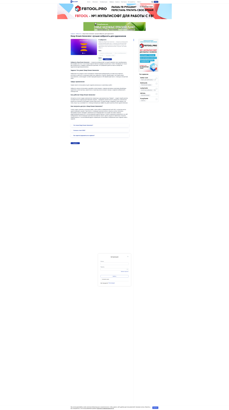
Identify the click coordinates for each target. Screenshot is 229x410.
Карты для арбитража (147, 79)
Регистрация (111, 283)
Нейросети (79, 33)
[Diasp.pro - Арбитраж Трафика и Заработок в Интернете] (74, 1)
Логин (102, 261)
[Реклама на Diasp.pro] (114, 11)
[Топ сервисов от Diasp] (156, 78)
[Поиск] (152, 2)
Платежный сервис (146, 85)
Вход (156, 2)
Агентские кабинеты (146, 90)
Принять (155, 407)
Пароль (102, 267)
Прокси (143, 100)
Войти (114, 276)
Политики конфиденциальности (105, 408)
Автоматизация (145, 95)
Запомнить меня (105, 279)
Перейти (107, 59)
